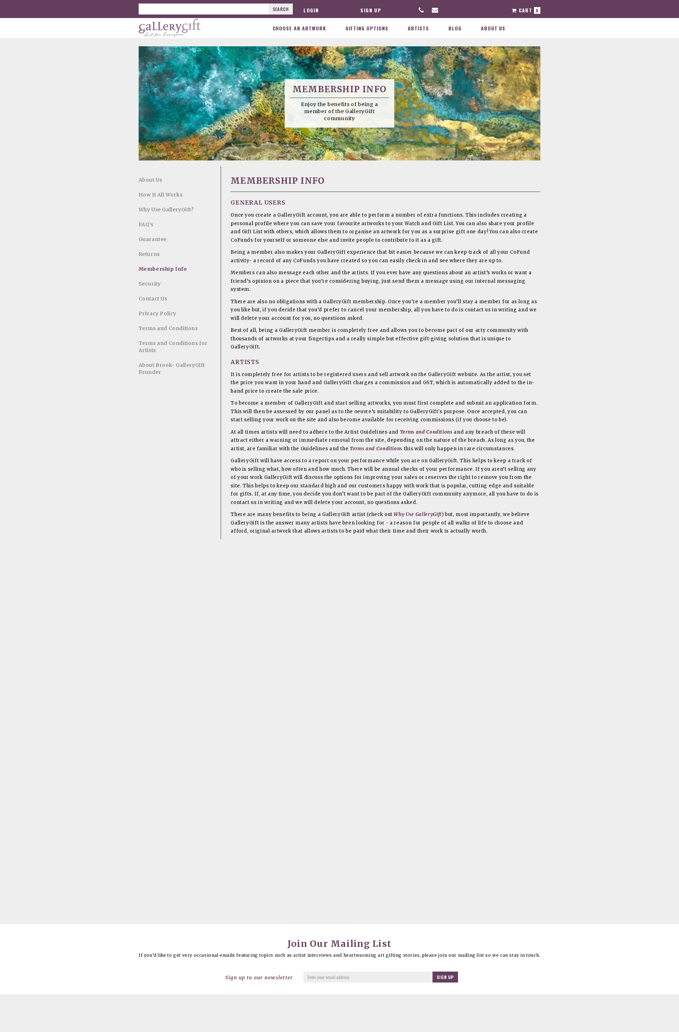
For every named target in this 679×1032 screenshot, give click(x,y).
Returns (149, 254)
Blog (455, 28)
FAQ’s (146, 224)
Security (150, 284)
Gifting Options (367, 28)
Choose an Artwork (299, 28)
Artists (418, 28)
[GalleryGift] (170, 27)
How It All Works (161, 195)
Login (311, 10)
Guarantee (153, 239)
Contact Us (153, 298)
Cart (528, 10)
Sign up (370, 10)
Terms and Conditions (168, 328)
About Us (493, 28)
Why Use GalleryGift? (166, 209)
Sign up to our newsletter (259, 977)
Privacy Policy (157, 313)
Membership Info (163, 269)
